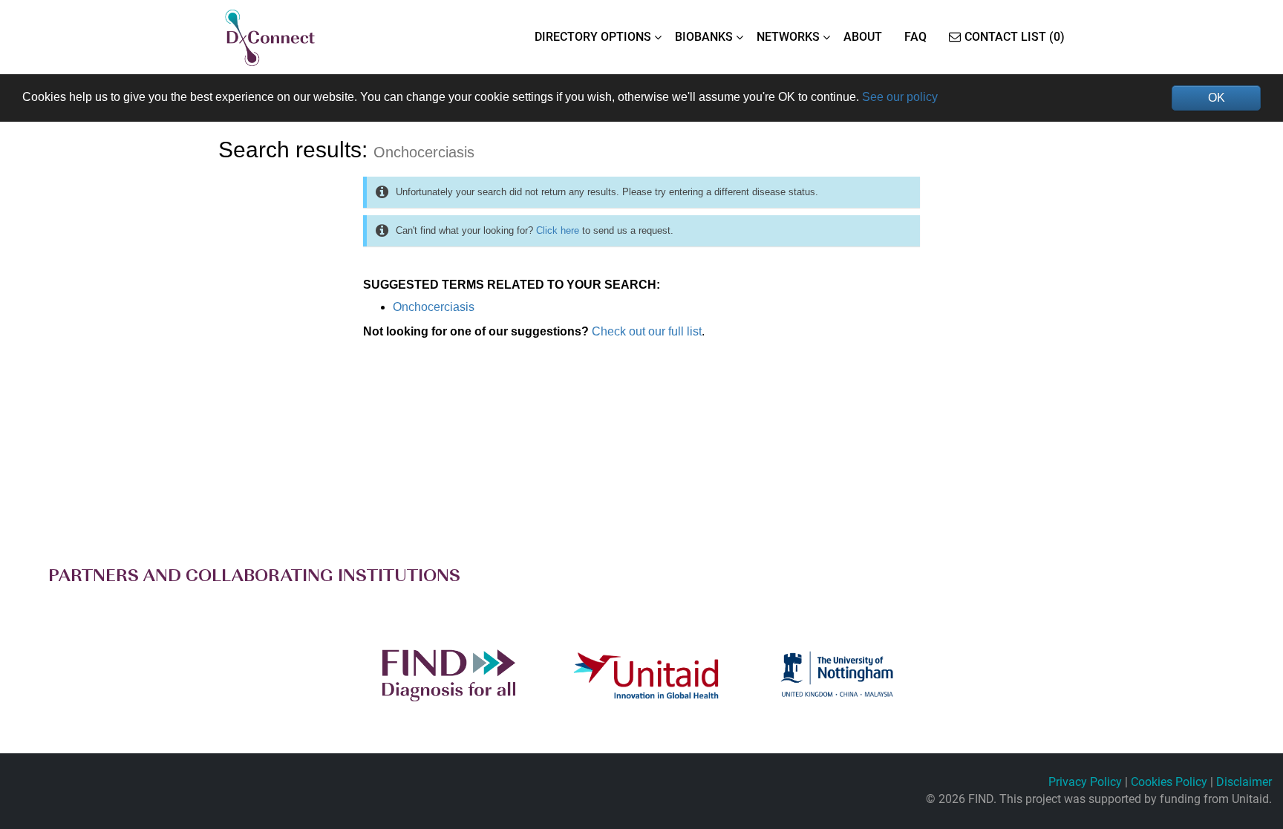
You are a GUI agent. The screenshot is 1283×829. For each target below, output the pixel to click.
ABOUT (862, 37)
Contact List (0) (1014, 37)
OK (1216, 97)
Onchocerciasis (433, 307)
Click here (557, 230)
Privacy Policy (1085, 782)
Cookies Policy (1169, 782)
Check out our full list (647, 331)
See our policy (900, 97)
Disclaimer (1244, 782)
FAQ (915, 37)
